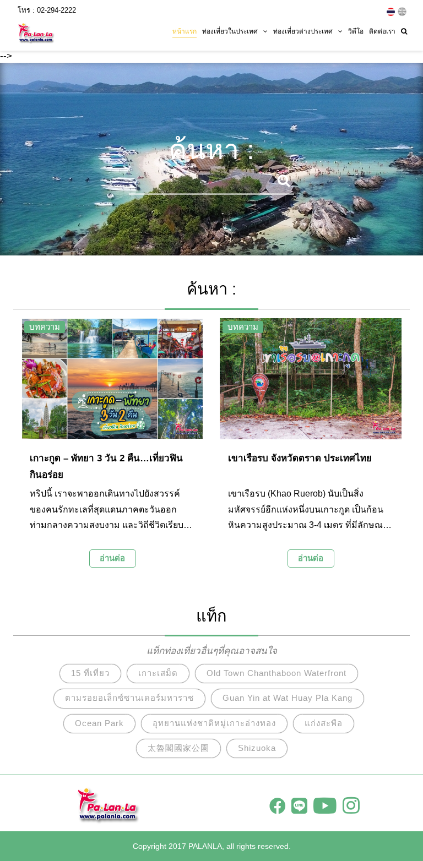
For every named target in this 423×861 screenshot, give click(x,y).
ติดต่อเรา (382, 31)
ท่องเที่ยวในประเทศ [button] (230, 31)
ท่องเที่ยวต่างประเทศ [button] (303, 31)
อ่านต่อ (112, 558)
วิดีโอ (356, 31)
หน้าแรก (184, 31)
